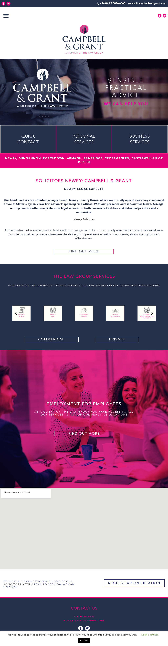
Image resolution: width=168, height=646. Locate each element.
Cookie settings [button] (149, 635)
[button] (6, 15)
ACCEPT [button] (84, 641)
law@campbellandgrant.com (85, 620)
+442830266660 (85, 616)
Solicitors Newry (18, 584)
